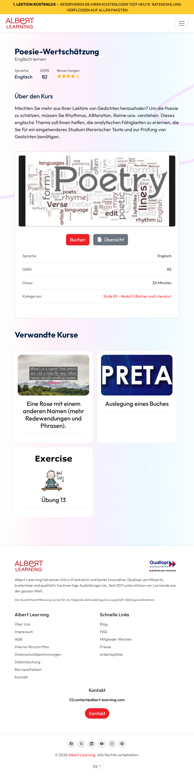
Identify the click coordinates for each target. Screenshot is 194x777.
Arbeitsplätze (111, 654)
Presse (105, 646)
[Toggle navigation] (181, 23)
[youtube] (101, 744)
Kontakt (21, 677)
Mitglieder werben (116, 639)
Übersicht (113, 240)
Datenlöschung (27, 662)
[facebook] (71, 744)
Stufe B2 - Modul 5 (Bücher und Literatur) (137, 296)
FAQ (103, 631)
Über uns (22, 624)
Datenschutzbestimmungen (38, 654)
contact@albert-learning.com (99, 699)
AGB (18, 639)
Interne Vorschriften (32, 646)
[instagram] (112, 744)
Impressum (24, 631)
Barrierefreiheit (28, 669)
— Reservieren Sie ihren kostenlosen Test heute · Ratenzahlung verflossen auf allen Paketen (97, 7)
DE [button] (95, 766)
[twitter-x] (81, 744)
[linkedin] (91, 744)
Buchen (77, 240)
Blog (103, 624)
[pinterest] (122, 744)
